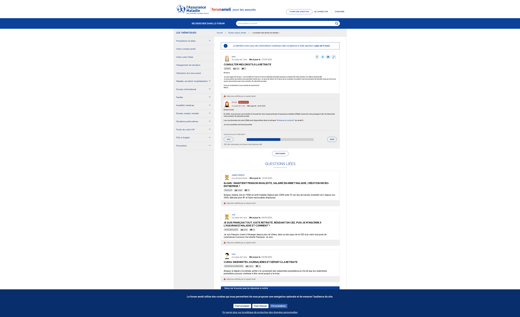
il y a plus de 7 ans (238, 106)
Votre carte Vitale (231, 229)
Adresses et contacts (285, 120)
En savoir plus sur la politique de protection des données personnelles (260, 312)
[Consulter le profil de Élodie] (227, 106)
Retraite (227, 68)
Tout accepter (242, 306)
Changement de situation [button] (188, 65)
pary (234, 56)
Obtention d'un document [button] (188, 73)
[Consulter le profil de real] (227, 218)
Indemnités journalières (234, 266)
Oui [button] (230, 139)
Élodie (234, 102)
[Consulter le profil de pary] (227, 60)
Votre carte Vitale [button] (184, 57)
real (233, 215)
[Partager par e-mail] (328, 57)
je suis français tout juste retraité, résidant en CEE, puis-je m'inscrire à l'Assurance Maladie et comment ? (272, 224)
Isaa (233, 254)
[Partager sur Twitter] (323, 57)
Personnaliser (278, 306)
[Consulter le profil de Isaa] (227, 258)
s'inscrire (339, 12)
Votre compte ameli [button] (186, 49)
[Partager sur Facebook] (317, 57)
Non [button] (333, 140)
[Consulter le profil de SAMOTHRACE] (227, 179)
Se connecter (321, 12)
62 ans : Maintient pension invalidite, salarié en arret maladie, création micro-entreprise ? (276, 185)
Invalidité (228, 190)
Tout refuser (260, 306)
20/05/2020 (256, 106)
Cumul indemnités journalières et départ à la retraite (261, 262)
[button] (260, 14)
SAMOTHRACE (238, 175)
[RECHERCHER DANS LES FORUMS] (336, 23)
